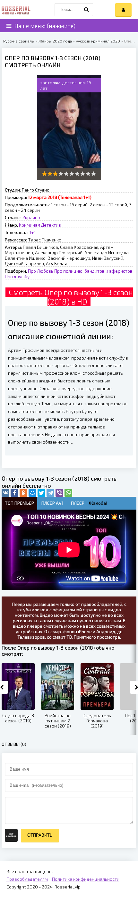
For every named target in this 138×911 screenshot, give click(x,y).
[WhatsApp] (68, 493)
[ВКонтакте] (5, 493)
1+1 (33, 232)
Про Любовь (40, 271)
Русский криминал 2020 (98, 41)
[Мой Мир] (32, 493)
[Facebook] (14, 493)
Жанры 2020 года (55, 41)
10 (93, 173)
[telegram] (50, 493)
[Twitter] (41, 493)
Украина (31, 217)
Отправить (40, 835)
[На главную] (16, 9)
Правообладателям (27, 879)
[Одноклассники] (23, 493)
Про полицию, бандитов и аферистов (93, 271)
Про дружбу (17, 276)
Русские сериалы (19, 41)
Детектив (51, 225)
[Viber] (59, 493)
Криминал (29, 225)
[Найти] (86, 9)
